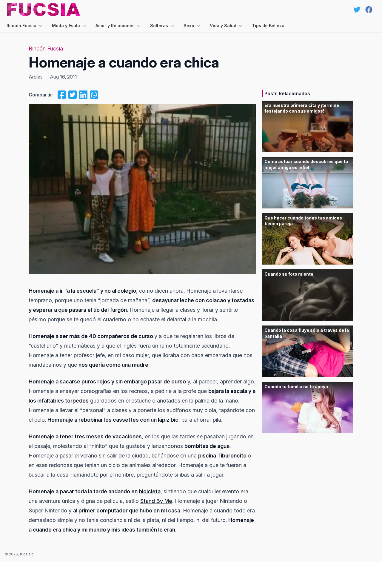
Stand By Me (156, 501)
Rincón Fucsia (21, 25)
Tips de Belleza (268, 25)
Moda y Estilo (66, 25)
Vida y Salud (223, 25)
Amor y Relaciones (115, 25)
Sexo (189, 25)
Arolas (36, 77)
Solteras (159, 25)
